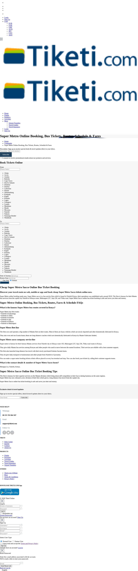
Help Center (8, 442)
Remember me (7, 513)
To (1, 221)
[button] (69, 570)
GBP (10, 27)
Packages (7, 457)
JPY (10, 31)
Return (14, 280)
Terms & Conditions (11, 477)
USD (6, 21)
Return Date (4, 278)
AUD (11, 29)
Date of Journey (5, 276)
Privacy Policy (9, 479)
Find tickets (4, 282)
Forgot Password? (6, 515)
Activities (7, 119)
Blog (6, 475)
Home (6, 113)
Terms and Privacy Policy (29, 543)
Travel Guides (13, 125)
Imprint (6, 444)
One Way (6, 280)
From (2, 167)
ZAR (10, 25)
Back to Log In (5, 568)
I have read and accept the (20, 543)
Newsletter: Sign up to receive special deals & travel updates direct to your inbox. (27, 149)
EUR (10, 23)
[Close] (2, 501)
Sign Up (7, 19)
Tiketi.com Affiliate (10, 473)
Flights (6, 115)
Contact (7, 446)
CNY (10, 33)
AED (10, 35)
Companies (8, 143)
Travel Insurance (14, 127)
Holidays (7, 117)
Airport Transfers (14, 123)
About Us (7, 448)
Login (6, 17)
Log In (20, 548)
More (6, 121)
